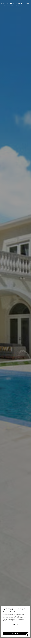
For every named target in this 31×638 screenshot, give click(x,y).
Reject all (15, 624)
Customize (15, 629)
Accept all (15, 633)
